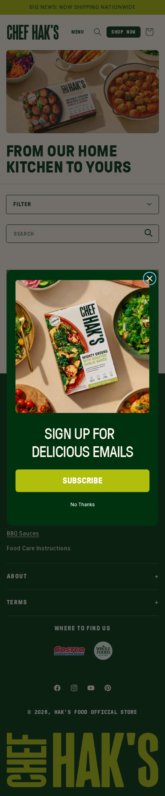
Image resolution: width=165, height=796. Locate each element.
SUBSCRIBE (82, 481)
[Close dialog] (149, 279)
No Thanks (82, 503)
